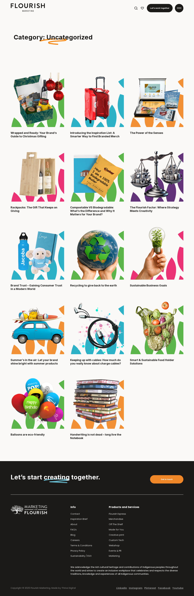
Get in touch (167, 479)
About (73, 524)
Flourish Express (117, 513)
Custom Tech (116, 540)
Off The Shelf (116, 524)
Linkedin (121, 588)
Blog (72, 534)
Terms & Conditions (81, 545)
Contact (75, 513)
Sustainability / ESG (81, 555)
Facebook (164, 588)
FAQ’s (73, 529)
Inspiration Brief (78, 519)
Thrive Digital (69, 587)
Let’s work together (159, 8)
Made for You (116, 529)
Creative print (116, 534)
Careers (75, 540)
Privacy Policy (77, 550)
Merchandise (116, 519)
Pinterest (150, 588)
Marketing (114, 555)
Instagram (135, 588)
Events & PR (115, 550)
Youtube (177, 588)
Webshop (114, 545)
